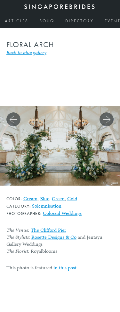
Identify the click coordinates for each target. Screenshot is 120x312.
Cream (30, 198)
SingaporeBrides (60, 7)
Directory (79, 21)
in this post (64, 267)
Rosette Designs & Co (53, 237)
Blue (44, 198)
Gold (72, 198)
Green (58, 198)
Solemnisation (46, 205)
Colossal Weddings (62, 213)
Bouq (46, 21)
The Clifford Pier (48, 230)
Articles (16, 21)
